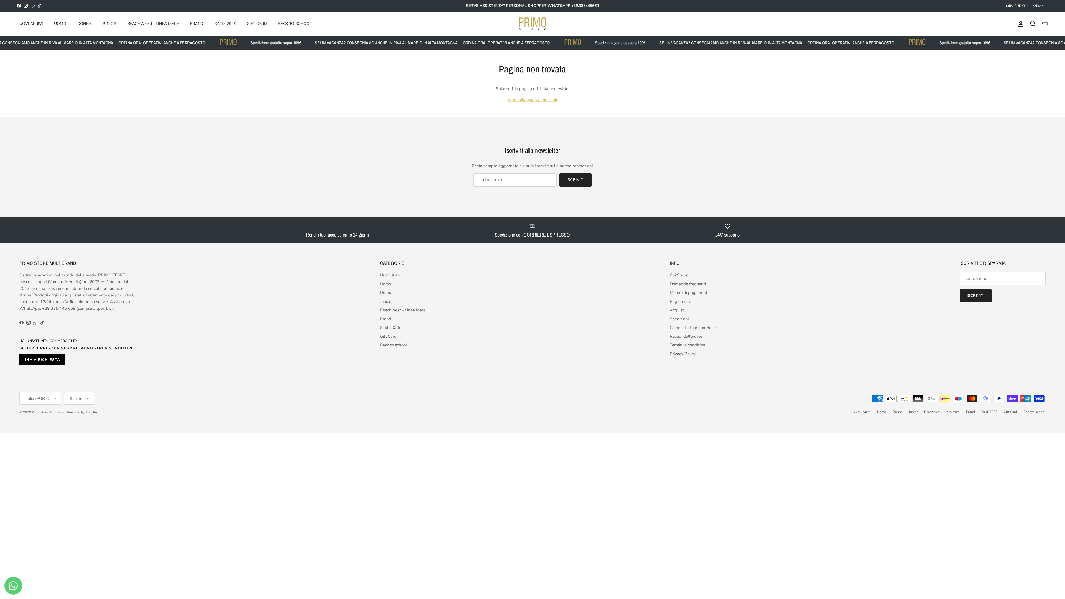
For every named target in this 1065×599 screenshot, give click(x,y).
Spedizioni (679, 319)
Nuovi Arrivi (30, 23)
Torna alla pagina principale (532, 99)
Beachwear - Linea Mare (153, 23)
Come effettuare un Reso (693, 327)
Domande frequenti (688, 284)
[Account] (1019, 24)
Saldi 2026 (225, 23)
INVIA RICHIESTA (42, 359)
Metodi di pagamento (689, 292)
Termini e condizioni (688, 345)
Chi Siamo (679, 275)
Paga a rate (680, 301)
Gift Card (257, 23)
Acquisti (677, 310)
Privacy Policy (683, 354)
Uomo (60, 23)
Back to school (295, 23)
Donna (84, 23)
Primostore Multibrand (48, 412)
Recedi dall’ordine (686, 336)
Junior (109, 23)
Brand (196, 23)
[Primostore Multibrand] (532, 24)
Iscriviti (575, 179)
